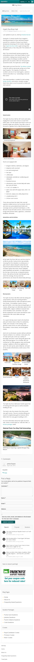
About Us (7, 599)
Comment (4, 486)
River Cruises (8, 637)
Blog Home (6, 11)
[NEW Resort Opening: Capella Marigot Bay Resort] (17, 439)
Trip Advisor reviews (25, 66)
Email (3, 503)
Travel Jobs (4, 659)
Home (6, 597)
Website (3, 509)
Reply (5, 473)
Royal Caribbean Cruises (11, 632)
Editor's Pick (14, 11)
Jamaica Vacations (9, 617)
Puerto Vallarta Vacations (12, 619)
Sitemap (3, 645)
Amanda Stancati (13, 31)
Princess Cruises (9, 635)
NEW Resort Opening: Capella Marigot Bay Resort (16, 448)
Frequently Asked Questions (13, 602)
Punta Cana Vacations (11, 614)
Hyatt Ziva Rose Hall (11, 46)
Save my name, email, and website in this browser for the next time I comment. (16, 518)
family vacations (7, 81)
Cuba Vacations (9, 622)
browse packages (7, 424)
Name (3, 498)
